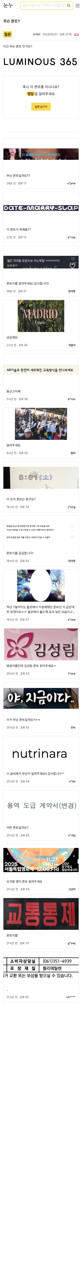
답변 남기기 (41, 106)
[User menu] (77, 5)
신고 (76, 34)
